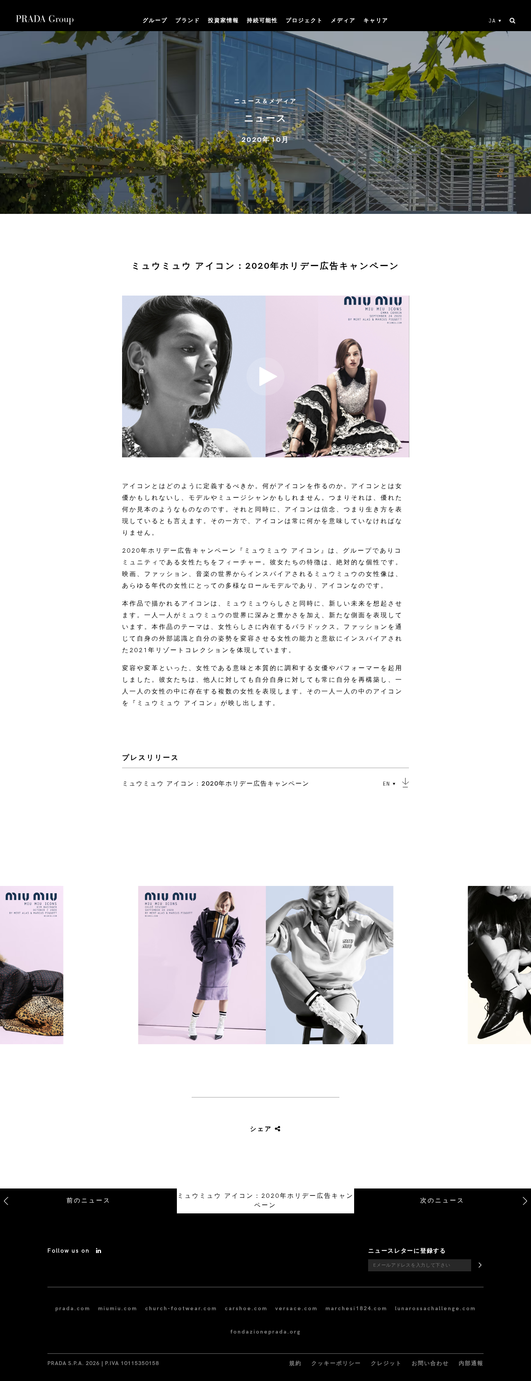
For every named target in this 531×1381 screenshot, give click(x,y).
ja (492, 21)
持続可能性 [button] (262, 20)
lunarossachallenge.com (435, 1308)
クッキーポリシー (336, 1363)
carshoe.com (246, 1308)
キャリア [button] (375, 20)
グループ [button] (155, 20)
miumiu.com (117, 1308)
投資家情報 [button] (223, 20)
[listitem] (265, 968)
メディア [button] (343, 20)
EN (386, 784)
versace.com (296, 1308)
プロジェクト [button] (304, 20)
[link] (256, 1129)
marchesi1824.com (356, 1308)
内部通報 (471, 1363)
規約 (295, 1363)
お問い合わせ (430, 1363)
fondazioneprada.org (265, 1331)
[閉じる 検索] (512, 21)
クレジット (386, 1363)
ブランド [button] (187, 20)
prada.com (72, 1308)
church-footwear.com (181, 1308)
